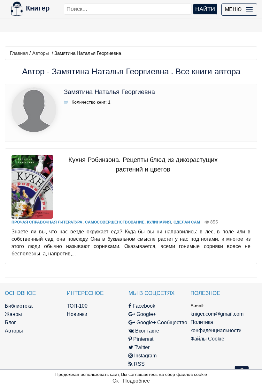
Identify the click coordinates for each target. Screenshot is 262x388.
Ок (115, 381)
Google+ (145, 314)
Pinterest (142, 339)
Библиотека (19, 306)
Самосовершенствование (114, 222)
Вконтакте (146, 330)
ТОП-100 (77, 306)
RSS (139, 364)
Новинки (77, 314)
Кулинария (159, 222)
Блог (10, 322)
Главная (19, 53)
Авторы (40, 53)
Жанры (13, 314)
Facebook (143, 306)
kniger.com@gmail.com (216, 314)
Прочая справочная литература (47, 222)
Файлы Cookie (207, 338)
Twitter (141, 347)
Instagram (145, 355)
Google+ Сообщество (161, 322)
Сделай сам (186, 222)
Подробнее (136, 381)
